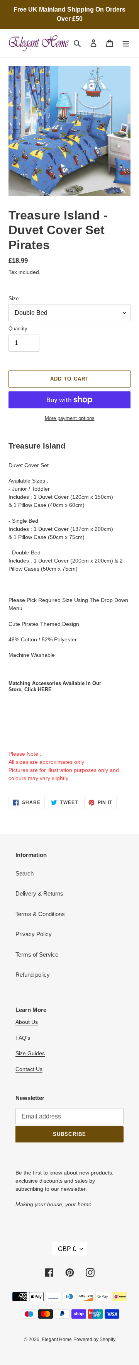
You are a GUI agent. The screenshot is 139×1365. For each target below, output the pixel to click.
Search (24, 873)
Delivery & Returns (39, 893)
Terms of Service (36, 954)
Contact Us (28, 1069)
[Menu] (126, 43)
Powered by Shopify (94, 1339)
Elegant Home (57, 1339)
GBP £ (67, 1249)
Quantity (17, 328)
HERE (45, 689)
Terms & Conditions (40, 914)
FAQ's (22, 1038)
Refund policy (32, 974)
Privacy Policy (33, 934)
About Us (26, 1022)
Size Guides (30, 1053)
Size (13, 298)
